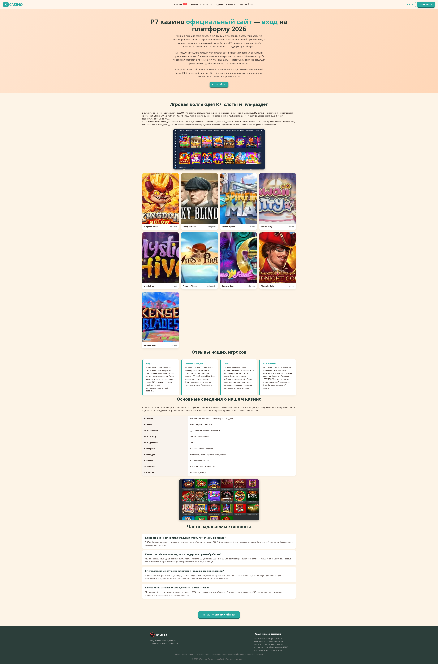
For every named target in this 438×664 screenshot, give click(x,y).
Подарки (219, 4)
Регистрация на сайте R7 (219, 614)
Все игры (207, 4)
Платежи (230, 4)
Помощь (179, 4)
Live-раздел (195, 4)
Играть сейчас (219, 84)
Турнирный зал (245, 4)
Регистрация (426, 4)
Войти (410, 4)
